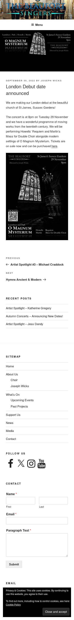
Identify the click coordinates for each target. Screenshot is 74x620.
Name (11, 494)
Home (10, 366)
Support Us (13, 415)
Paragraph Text (18, 530)
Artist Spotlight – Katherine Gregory (28, 308)
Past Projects (19, 406)
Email (11, 514)
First (8, 506)
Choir (14, 380)
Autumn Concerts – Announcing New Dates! (34, 316)
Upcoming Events (22, 400)
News (9, 423)
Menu (39, 25)
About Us (12, 374)
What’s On (13, 394)
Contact (11, 439)
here (54, 146)
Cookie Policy (13, 604)
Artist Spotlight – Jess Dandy (24, 324)
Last (41, 506)
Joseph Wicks (51, 80)
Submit (14, 564)
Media (10, 431)
